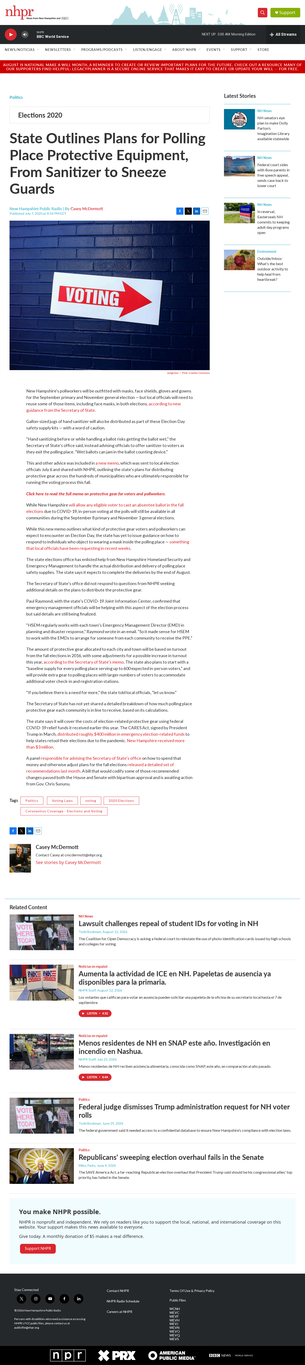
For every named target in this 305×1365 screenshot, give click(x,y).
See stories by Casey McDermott (68, 862)
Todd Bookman (90, 932)
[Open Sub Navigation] (38, 49)
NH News (264, 110)
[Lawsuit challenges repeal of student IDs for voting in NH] (42, 932)
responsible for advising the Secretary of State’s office (91, 758)
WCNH (174, 1309)
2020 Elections (121, 801)
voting (90, 801)
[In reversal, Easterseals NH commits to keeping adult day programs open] (239, 213)
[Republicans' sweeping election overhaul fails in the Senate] (42, 1166)
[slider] (32, 34)
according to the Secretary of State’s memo (84, 662)
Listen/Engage (147, 49)
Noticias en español (93, 966)
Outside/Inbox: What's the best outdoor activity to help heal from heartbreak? (272, 269)
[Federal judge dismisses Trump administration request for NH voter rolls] (42, 1115)
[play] (11, 34)
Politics (16, 97)
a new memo (107, 463)
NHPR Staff (87, 990)
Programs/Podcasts (102, 49)
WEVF (174, 1316)
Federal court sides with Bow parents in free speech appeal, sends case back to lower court (273, 175)
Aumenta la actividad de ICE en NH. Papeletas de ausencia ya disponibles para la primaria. (175, 977)
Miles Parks (87, 1165)
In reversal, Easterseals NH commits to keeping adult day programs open (273, 222)
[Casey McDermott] (20, 858)
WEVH (174, 1320)
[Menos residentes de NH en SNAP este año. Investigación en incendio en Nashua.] (42, 1052)
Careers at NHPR (119, 1312)
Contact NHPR (118, 1291)
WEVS (174, 1339)
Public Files (177, 1300)
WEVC (174, 1313)
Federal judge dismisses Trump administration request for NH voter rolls (184, 1111)
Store (263, 49)
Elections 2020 (40, 114)
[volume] (25, 34)
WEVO (174, 1331)
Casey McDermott (87, 208)
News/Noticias (20, 49)
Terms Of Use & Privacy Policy (191, 1291)
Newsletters (58, 49)
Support (287, 12)
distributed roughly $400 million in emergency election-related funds (121, 734)
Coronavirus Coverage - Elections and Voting (63, 811)
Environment (266, 251)
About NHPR (184, 49)
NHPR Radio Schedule (123, 1301)
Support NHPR (38, 1248)
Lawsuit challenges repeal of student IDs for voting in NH (168, 923)
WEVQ (174, 1335)
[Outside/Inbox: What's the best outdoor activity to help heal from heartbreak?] (239, 260)
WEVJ (173, 1324)
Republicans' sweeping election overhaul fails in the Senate (171, 1157)
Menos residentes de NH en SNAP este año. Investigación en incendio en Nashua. (174, 1047)
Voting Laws (62, 801)
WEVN (174, 1328)
